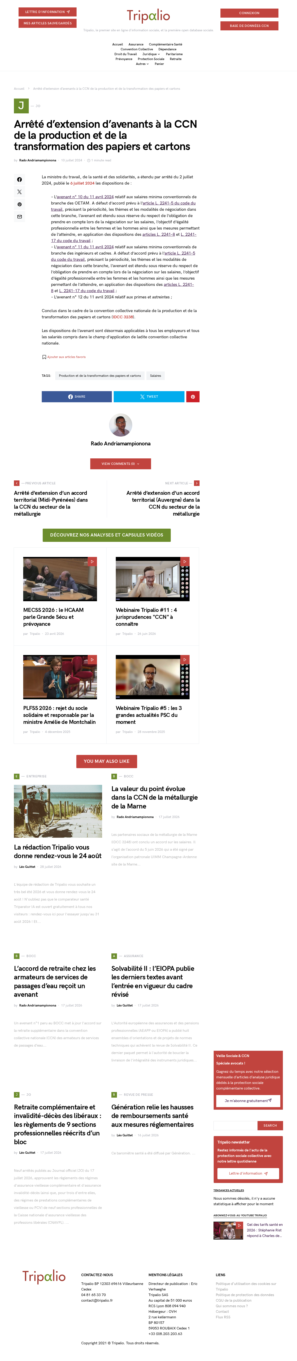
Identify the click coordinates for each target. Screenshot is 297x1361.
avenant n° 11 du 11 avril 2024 (85, 247)
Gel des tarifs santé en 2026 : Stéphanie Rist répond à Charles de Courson (265, 1231)
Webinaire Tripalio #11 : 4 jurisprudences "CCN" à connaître (146, 617)
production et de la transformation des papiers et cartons (100, 376)
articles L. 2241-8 (158, 234)
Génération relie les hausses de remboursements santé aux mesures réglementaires (152, 1116)
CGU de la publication (234, 1300)
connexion (249, 13)
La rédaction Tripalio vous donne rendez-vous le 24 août (57, 851)
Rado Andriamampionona (37, 160)
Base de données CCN (249, 26)
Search (270, 1126)
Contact (222, 1312)
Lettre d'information (45, 12)
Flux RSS (223, 1317)
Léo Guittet (27, 867)
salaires (155, 376)
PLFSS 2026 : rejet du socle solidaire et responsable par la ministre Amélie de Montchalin (59, 715)
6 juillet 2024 (82, 183)
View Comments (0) (118, 464)
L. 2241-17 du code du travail (86, 290)
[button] (64, 357)
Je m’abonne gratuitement (246, 1101)
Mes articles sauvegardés (48, 23)
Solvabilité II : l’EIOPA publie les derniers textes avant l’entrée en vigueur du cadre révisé (152, 982)
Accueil (19, 89)
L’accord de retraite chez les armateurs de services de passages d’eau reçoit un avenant (55, 982)
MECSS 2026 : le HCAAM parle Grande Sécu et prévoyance (53, 617)
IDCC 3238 (123, 317)
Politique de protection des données (245, 1295)
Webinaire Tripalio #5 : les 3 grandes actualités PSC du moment (149, 715)
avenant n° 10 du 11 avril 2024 (85, 197)
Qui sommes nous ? (232, 1306)
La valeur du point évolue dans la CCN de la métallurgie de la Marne (154, 798)
